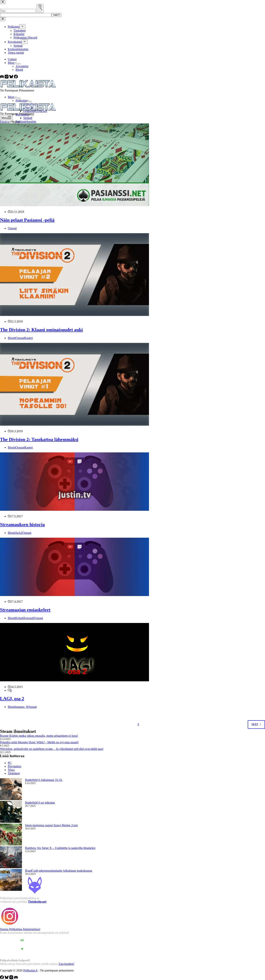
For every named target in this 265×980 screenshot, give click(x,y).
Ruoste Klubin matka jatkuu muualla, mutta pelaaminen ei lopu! (39, 735)
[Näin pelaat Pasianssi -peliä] (74, 205)
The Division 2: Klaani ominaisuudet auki (41, 329)
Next (254, 724)
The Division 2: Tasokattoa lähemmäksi (39, 439)
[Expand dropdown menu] (19, 63)
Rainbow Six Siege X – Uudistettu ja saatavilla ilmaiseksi (60, 848)
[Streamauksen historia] (74, 509)
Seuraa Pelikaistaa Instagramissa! (20, 929)
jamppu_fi (21, 706)
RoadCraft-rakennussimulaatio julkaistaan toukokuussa (58, 870)
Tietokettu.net (37, 901)
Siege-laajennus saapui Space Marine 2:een (51, 825)
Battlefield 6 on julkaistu (40, 802)
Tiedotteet (14, 773)
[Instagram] (7, 77)
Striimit (27, 118)
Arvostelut (22, 66)
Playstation (14, 766)
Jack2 (18, 532)
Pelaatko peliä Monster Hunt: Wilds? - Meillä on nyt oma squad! (39, 742)
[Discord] (2, 77)
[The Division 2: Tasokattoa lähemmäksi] (74, 424)
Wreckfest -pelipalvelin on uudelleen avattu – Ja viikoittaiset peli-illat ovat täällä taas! (51, 749)
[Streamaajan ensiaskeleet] (74, 595)
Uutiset (12, 59)
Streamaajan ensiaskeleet (25, 609)
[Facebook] (16, 77)
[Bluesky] (11, 77)
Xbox (11, 769)
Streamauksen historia (22, 524)
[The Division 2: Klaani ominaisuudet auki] (74, 315)
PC (10, 762)
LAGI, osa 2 (12, 698)
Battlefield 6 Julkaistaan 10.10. (44, 780)
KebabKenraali (24, 618)
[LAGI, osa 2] (74, 680)
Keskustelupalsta (26, 121)
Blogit (19, 69)
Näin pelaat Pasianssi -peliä (27, 220)
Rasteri (28, 338)
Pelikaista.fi (30, 970)
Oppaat (12, 228)
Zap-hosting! (66, 963)
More (11, 62)
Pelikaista (21, 100)
